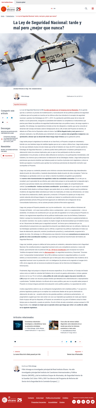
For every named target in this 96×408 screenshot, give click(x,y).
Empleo (62, 402)
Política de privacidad (53, 398)
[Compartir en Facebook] (3, 118)
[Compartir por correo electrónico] (3, 122)
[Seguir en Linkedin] (88, 402)
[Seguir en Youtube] (93, 402)
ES (51, 8)
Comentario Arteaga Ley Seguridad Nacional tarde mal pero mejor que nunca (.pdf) (11, 139)
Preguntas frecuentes (38, 402)
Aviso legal (40, 398)
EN (54, 8)
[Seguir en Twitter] (79, 402)
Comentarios (10, 16)
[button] (86, 8)
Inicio (2, 16)
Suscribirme (8, 156)
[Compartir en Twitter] (7, 118)
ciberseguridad (49, 252)
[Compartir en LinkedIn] (12, 118)
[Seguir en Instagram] (83, 402)
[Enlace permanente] (7, 122)
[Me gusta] (15, 341)
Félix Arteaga (25, 96)
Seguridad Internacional (20, 104)
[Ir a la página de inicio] (12, 8)
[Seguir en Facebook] (74, 402)
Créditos (65, 398)
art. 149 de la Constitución (57, 250)
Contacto (31, 398)
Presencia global (20, 2)
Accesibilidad (52, 402)
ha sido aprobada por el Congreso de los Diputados (61, 110)
